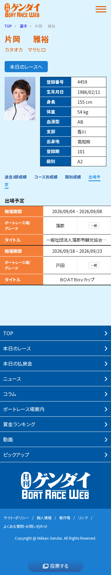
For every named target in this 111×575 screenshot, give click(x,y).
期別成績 (73, 177)
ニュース (12, 378)
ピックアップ (16, 454)
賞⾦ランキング (19, 424)
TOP (8, 26)
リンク (83, 517)
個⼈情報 (44, 517)
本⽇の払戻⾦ (17, 363)
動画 (8, 439)
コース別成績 (46, 177)
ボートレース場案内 (23, 409)
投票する (59, 565)
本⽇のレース (17, 348)
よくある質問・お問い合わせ (25, 526)
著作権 (64, 517)
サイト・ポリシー (16, 517)
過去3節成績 (16, 177)
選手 (23, 26)
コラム (9, 393)
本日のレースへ (26, 66)
